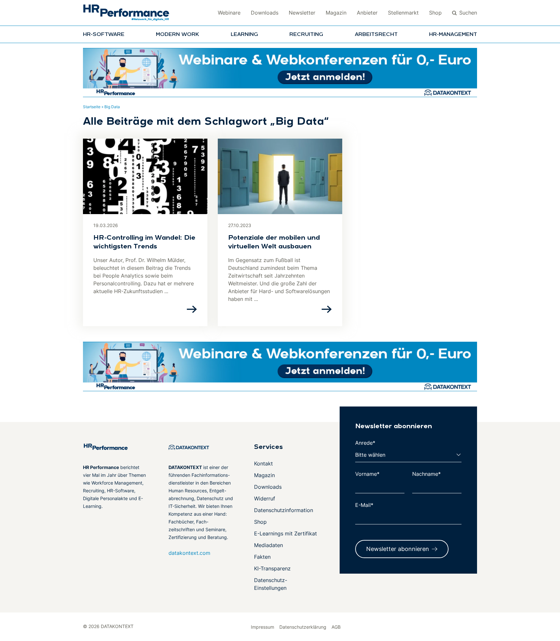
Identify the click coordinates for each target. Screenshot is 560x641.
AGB (336, 627)
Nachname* (426, 474)
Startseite (91, 106)
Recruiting (306, 34)
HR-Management (453, 34)
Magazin (336, 12)
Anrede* (365, 443)
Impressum (262, 627)
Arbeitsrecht (376, 34)
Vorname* (367, 474)
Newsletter (302, 12)
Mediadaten (268, 545)
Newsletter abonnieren (397, 548)
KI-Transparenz (272, 568)
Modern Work (177, 34)
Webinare (229, 12)
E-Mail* (364, 505)
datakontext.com (189, 553)
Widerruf (264, 498)
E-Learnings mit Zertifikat (285, 533)
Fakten (262, 557)
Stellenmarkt (403, 12)
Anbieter (367, 12)
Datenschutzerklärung (302, 627)
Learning (244, 34)
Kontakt (263, 463)
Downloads (264, 12)
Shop (435, 12)
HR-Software (103, 34)
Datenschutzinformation (283, 510)
